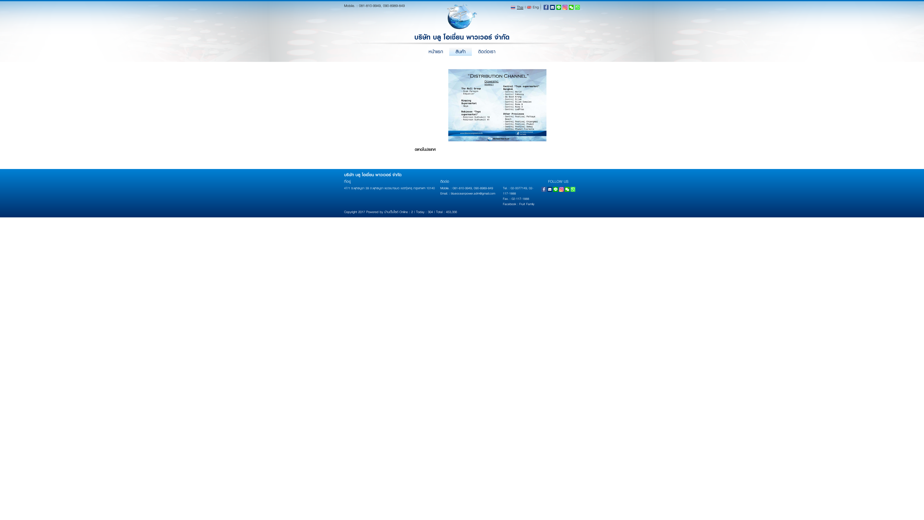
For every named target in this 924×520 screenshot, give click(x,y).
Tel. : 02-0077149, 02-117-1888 (518, 190)
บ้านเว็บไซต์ (391, 212)
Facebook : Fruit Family (518, 204)
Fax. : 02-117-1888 (516, 198)
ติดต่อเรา (486, 51)
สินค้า (461, 51)
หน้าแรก (436, 51)
